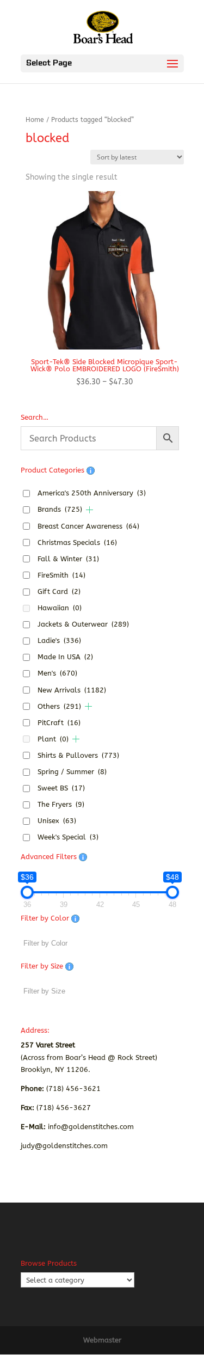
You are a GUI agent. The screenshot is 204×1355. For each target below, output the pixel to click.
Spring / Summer (72, 772)
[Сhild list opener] (89, 509)
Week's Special (68, 837)
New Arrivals (72, 690)
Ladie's (59, 640)
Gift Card (59, 591)
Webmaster (102, 1340)
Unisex (57, 821)
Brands (60, 509)
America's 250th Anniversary (92, 493)
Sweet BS (61, 788)
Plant (53, 739)
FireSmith (61, 575)
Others (59, 706)
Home (35, 120)
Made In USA (65, 657)
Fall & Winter (68, 559)
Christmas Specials (77, 542)
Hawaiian (60, 608)
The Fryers (61, 804)
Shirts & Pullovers (78, 755)
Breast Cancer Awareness (88, 526)
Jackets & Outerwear (83, 624)
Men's (57, 673)
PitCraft (59, 723)
